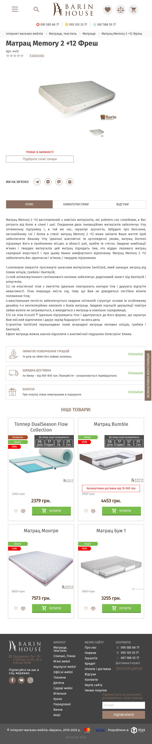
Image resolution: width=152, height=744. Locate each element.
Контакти (91, 680)
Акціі (57, 715)
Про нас (91, 647)
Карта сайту (93, 685)
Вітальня (59, 693)
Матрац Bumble (111, 424)
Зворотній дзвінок (129, 668)
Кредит (90, 663)
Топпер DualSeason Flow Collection (41, 427)
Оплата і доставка (98, 669)
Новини (90, 653)
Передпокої (62, 704)
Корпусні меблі (64, 667)
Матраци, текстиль (60, 649)
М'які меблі (61, 661)
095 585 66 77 (130, 647)
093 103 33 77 (130, 652)
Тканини (59, 677)
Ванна (58, 709)
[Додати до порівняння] (21, 511)
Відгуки (90, 674)
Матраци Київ (76, 737)
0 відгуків (37, 55)
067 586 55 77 (130, 657)
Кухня (57, 699)
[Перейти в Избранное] (108, 10)
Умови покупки (96, 690)
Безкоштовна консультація (148, 376)
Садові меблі (63, 688)
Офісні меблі (63, 672)
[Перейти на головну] (76, 9)
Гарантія (91, 658)
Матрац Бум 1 (111, 530)
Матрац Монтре (41, 530)
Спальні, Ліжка (64, 656)
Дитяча (58, 683)
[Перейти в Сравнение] (120, 10)
